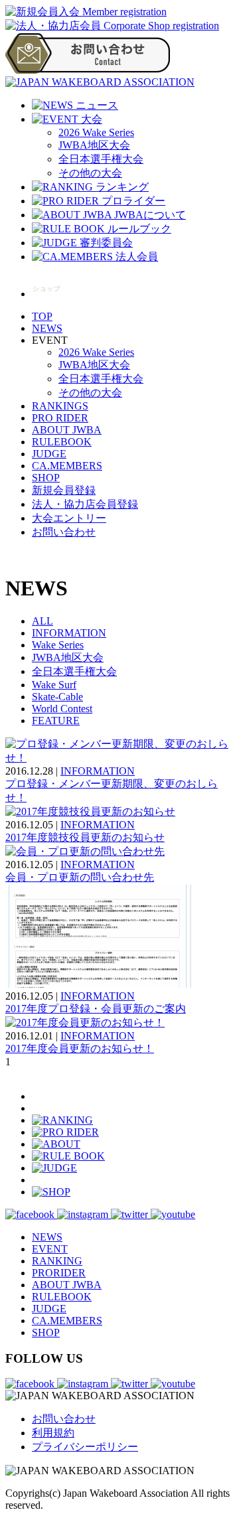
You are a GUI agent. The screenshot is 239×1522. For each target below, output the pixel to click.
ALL (42, 621)
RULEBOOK (62, 441)
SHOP (46, 477)
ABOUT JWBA (67, 429)
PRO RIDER (60, 417)
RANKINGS (60, 406)
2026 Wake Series (96, 132)
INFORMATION (69, 633)
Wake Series (58, 644)
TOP (42, 316)
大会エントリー (69, 518)
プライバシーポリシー (85, 1446)
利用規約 (53, 1432)
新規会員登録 (64, 490)
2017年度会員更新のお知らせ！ (79, 1048)
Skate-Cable (57, 696)
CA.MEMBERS (67, 465)
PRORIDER (59, 1272)
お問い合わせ (64, 532)
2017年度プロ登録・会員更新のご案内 (95, 1008)
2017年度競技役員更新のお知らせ (85, 837)
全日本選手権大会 (100, 159)
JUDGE (49, 453)
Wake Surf (54, 684)
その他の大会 (90, 173)
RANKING (57, 1260)
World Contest (62, 708)
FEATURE (56, 720)
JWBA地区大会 (94, 145)
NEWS (47, 328)
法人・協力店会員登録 (85, 504)
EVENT (50, 1249)
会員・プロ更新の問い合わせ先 (79, 877)
